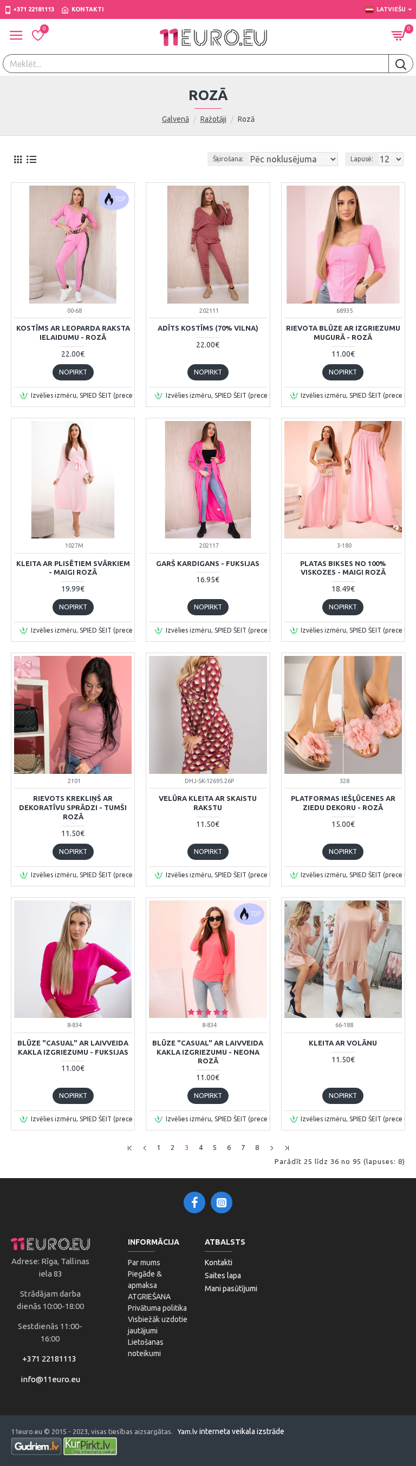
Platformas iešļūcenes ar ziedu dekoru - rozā (343, 802)
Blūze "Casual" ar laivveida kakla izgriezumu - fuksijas (72, 1047)
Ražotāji (213, 119)
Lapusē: (361, 158)
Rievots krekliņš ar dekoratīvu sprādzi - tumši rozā (73, 807)
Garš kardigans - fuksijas (207, 563)
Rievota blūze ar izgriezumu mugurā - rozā (343, 332)
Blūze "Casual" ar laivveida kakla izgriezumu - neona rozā (207, 1052)
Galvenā (175, 119)
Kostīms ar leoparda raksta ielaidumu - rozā (73, 332)
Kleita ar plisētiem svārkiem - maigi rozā (73, 568)
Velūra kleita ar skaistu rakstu (208, 802)
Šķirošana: (228, 158)
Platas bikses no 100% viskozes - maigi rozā (343, 568)
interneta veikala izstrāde (241, 1431)
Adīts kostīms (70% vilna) (208, 328)
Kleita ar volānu (343, 1043)
